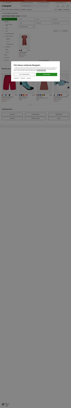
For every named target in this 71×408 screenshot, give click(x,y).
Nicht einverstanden (24, 74)
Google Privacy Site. (41, 70)
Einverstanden (46, 74)
